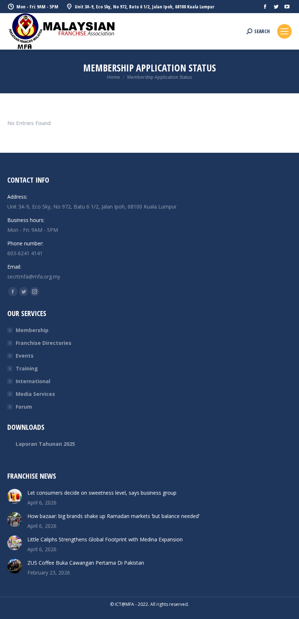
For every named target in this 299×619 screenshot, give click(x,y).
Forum (24, 406)
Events (25, 355)
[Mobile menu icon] (284, 31)
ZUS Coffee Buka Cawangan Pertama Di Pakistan (85, 562)
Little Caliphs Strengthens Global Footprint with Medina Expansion (105, 539)
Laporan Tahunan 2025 (45, 443)
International (33, 381)
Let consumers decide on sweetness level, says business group (101, 492)
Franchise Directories (43, 342)
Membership (32, 330)
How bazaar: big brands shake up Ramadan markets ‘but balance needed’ (113, 516)
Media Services (35, 393)
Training (27, 368)
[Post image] (14, 496)
